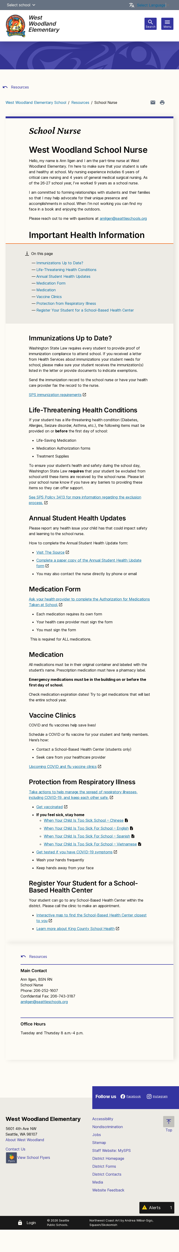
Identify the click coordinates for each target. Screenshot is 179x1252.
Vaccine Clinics (49, 296)
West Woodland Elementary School (36, 102)
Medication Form (50, 283)
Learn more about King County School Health (75, 928)
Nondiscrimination (107, 1126)
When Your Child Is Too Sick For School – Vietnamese (90, 844)
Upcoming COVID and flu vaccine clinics (63, 766)
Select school (18, 5)
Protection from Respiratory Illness (66, 303)
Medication (46, 290)
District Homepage (108, 1158)
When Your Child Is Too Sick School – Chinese (84, 820)
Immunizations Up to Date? (59, 263)
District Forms (104, 1166)
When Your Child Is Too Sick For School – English (86, 828)
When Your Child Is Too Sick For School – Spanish (87, 836)
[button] (34, 5)
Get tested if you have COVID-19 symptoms (74, 852)
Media (97, 1182)
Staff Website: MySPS (111, 1150)
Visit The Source (50, 552)
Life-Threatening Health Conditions (66, 269)
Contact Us (15, 1149)
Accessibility (102, 1118)
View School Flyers (33, 1157)
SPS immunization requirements (55, 394)
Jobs (96, 1134)
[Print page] (162, 102)
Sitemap (99, 1142)
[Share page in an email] (153, 102)
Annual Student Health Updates (63, 276)
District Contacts (106, 1174)
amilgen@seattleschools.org (123, 218)
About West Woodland (25, 1139)
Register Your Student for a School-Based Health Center (85, 310)
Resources (19, 87)
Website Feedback (108, 1190)
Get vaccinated (49, 806)
